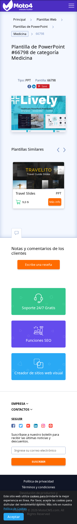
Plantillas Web (46, 19)
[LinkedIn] (36, 426)
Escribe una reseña (38, 265)
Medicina (19, 34)
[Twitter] (21, 426)
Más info (54, 202)
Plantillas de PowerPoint (30, 27)
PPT (28, 80)
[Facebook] (29, 87)
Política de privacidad (39, 481)
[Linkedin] (34, 87)
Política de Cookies (15, 508)
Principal (19, 19)
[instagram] (43, 426)
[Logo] (15, 5)
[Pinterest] (43, 86)
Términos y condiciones (38, 487)
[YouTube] (28, 426)
